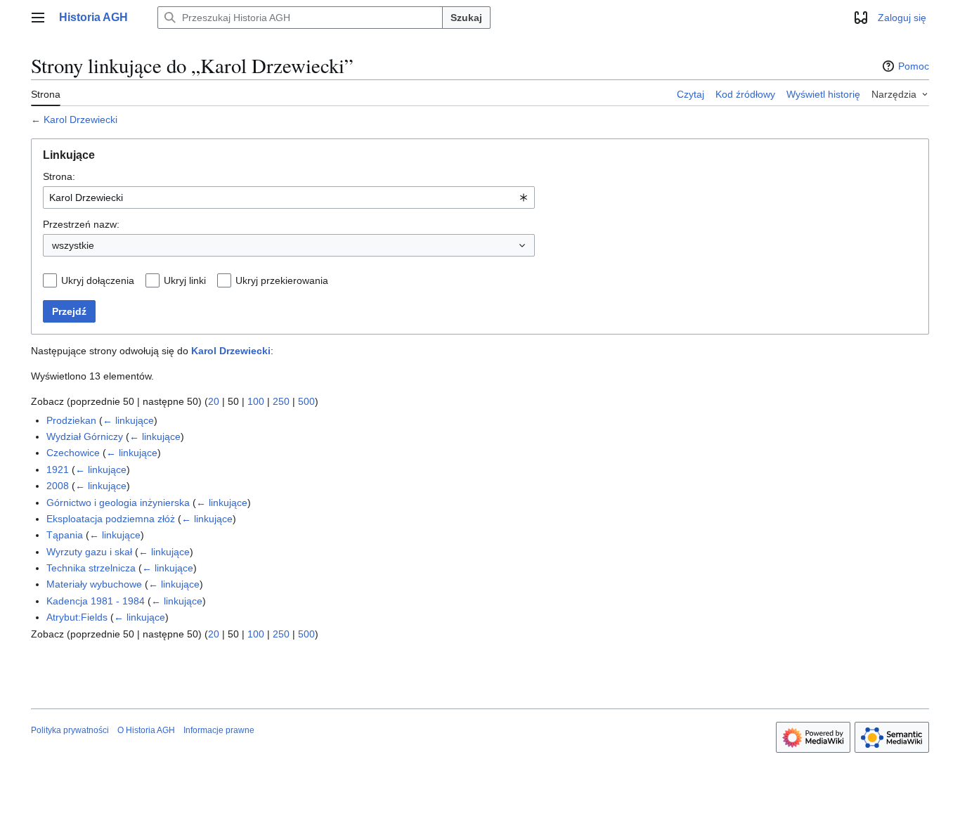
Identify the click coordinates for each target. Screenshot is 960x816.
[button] (38, 17)
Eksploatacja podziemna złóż (110, 518)
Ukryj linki (185, 280)
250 (281, 401)
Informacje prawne (218, 730)
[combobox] (289, 197)
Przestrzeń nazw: (81, 224)
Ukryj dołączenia (97, 280)
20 (213, 401)
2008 (57, 485)
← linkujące (128, 420)
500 (306, 401)
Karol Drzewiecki (80, 119)
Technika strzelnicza (91, 568)
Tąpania (64, 534)
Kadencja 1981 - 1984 (95, 601)
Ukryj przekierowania (281, 280)
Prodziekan (71, 420)
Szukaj (466, 17)
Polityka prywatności (70, 730)
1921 (57, 469)
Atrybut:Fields (77, 617)
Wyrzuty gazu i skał (89, 551)
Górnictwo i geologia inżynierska (118, 502)
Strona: (59, 176)
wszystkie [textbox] (73, 245)
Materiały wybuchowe (94, 584)
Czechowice (73, 452)
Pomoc (913, 66)
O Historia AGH (146, 730)
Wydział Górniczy (84, 436)
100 (255, 401)
